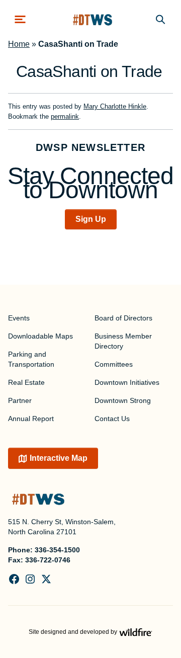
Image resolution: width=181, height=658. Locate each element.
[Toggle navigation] (20, 19)
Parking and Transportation (31, 359)
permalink (65, 116)
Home (19, 44)
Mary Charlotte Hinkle (114, 106)
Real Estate (26, 382)
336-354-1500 (57, 550)
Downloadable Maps (40, 336)
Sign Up (90, 219)
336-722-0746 (47, 560)
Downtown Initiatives (127, 382)
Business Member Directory (123, 341)
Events (19, 318)
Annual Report (31, 419)
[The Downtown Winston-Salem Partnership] (92, 19)
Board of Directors (123, 318)
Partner (20, 400)
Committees (114, 364)
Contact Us (112, 419)
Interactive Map (58, 458)
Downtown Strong (123, 400)
